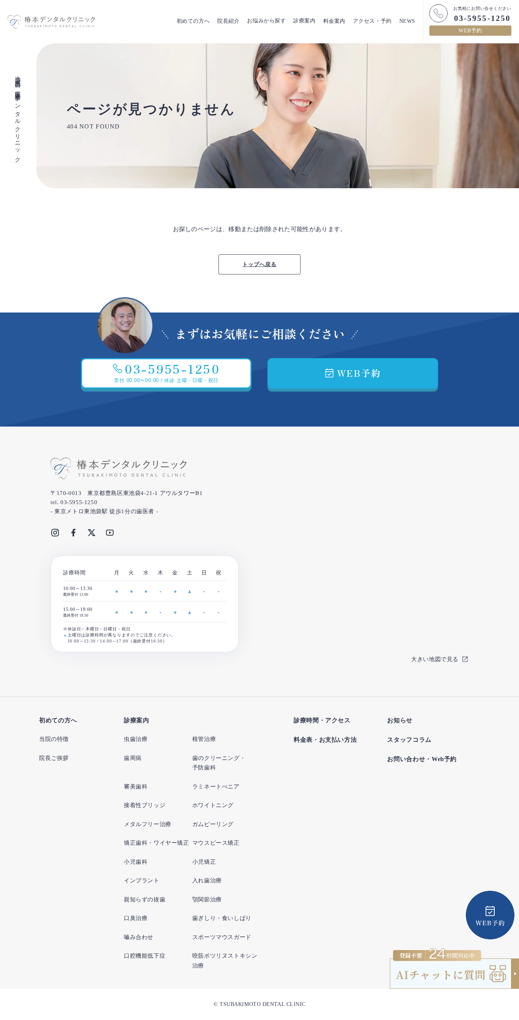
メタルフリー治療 (147, 824)
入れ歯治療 (207, 880)
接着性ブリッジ (144, 805)
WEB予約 (470, 30)
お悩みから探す (266, 21)
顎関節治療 (207, 899)
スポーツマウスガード (222, 937)
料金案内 (334, 21)
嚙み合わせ (138, 937)
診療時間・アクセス (322, 720)
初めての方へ (193, 21)
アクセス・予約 (372, 21)
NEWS (407, 21)
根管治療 (204, 739)
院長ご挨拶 (54, 758)
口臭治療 (135, 918)
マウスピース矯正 (216, 843)
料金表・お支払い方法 (325, 739)
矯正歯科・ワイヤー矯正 (156, 843)
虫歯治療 (135, 739)
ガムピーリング (213, 824)
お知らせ (400, 720)
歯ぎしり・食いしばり (222, 918)
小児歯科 (135, 862)
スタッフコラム (409, 739)
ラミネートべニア (216, 787)
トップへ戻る (259, 264)
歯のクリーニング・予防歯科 (218, 763)
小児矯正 (204, 862)
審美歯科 (135, 787)
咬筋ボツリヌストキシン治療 (225, 961)
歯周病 (133, 758)
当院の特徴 (54, 739)
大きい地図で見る (435, 659)
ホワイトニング (213, 805)
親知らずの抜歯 (144, 899)
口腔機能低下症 (144, 956)
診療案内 (304, 21)
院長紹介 (228, 21)
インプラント (142, 880)
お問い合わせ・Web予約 (422, 759)
